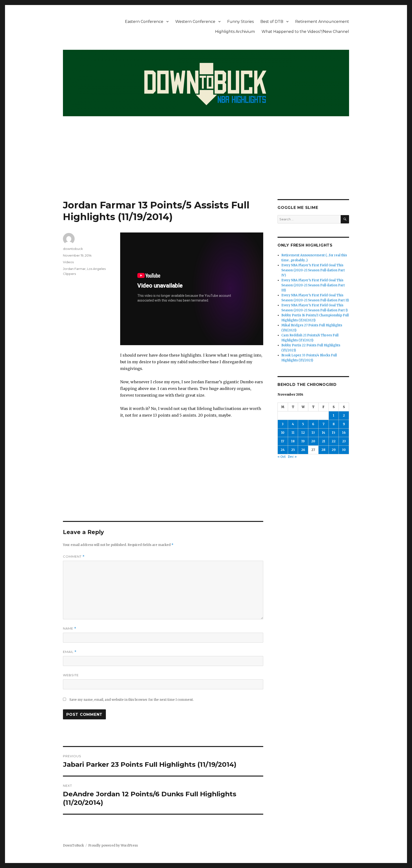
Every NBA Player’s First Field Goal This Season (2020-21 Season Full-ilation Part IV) (313, 270)
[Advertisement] (206, 164)
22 (333, 441)
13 (313, 433)
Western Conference (195, 21)
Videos (68, 262)
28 (323, 450)
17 (282, 441)
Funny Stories (240, 21)
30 (344, 450)
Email (70, 652)
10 (282, 433)
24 (283, 450)
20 (313, 441)
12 (303, 433)
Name (69, 628)
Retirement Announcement (322, 21)
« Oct (282, 457)
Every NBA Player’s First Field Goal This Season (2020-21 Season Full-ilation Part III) (313, 285)
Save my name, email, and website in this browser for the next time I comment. (131, 700)
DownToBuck (73, 845)
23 (344, 441)
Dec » (292, 457)
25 (293, 450)
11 (293, 433)
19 (303, 441)
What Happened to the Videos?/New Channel (305, 31)
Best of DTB (271, 21)
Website (71, 675)
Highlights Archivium (235, 31)
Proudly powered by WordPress (113, 845)
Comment (74, 557)
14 (323, 433)
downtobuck (73, 249)
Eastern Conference (144, 21)
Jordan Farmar (74, 269)
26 (303, 450)
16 (344, 433)
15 (333, 433)
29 (334, 450)
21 (323, 441)
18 (293, 441)
